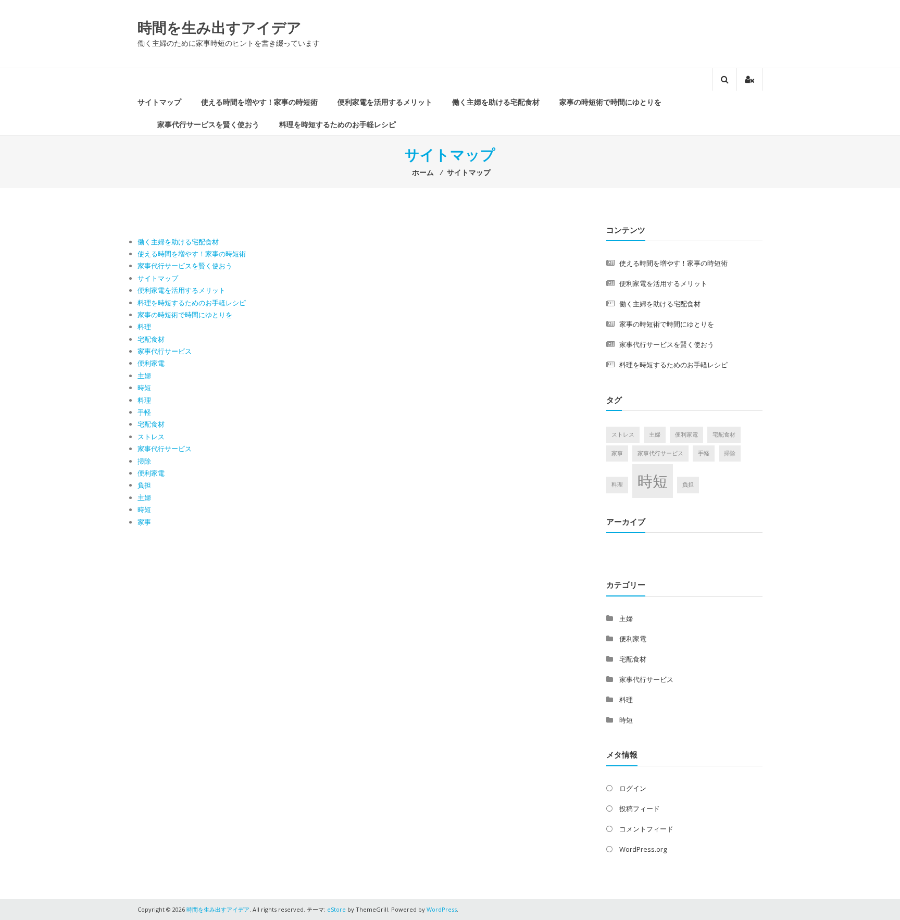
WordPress (442, 909)
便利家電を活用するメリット (385, 102)
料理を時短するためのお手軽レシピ (337, 124)
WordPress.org (643, 849)
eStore (336, 909)
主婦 (144, 375)
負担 (144, 485)
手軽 (144, 412)
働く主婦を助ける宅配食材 (496, 102)
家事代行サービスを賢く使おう (208, 124)
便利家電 (151, 363)
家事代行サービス (165, 351)
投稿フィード (639, 808)
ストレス (151, 436)
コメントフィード (646, 829)
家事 (144, 522)
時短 (144, 387)
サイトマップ (159, 102)
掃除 (144, 461)
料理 (144, 326)
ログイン (632, 788)
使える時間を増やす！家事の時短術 (259, 102)
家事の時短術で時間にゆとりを (610, 102)
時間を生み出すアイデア (220, 27)
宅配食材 (151, 339)
